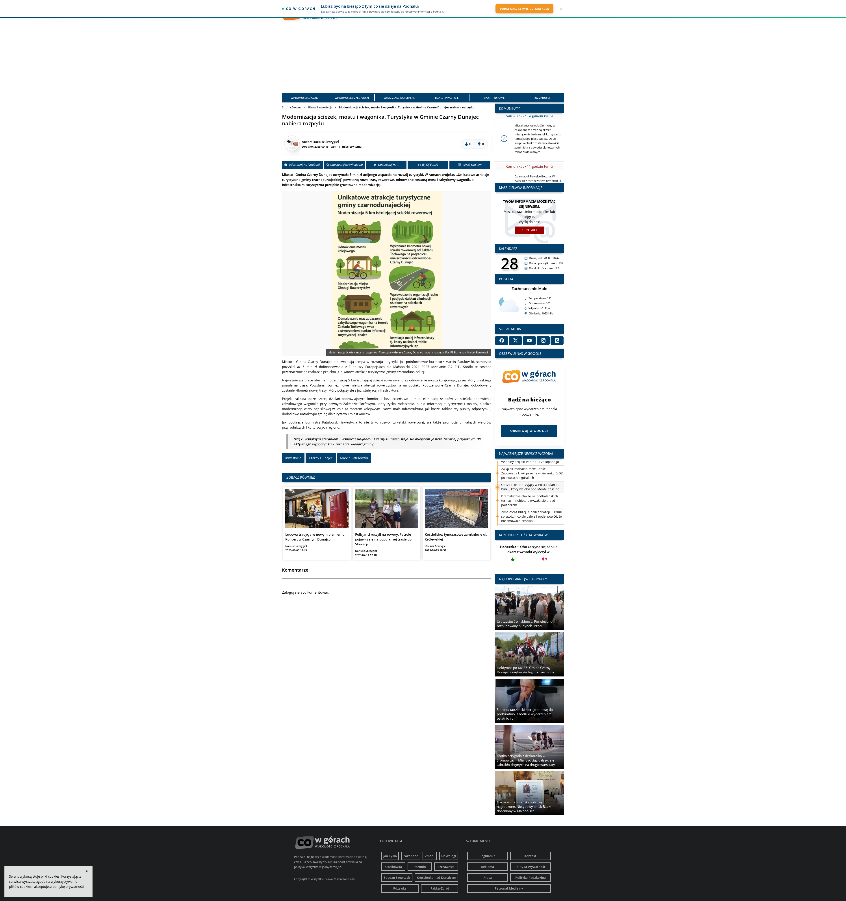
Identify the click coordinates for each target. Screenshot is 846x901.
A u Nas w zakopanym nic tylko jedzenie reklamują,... (529, 552)
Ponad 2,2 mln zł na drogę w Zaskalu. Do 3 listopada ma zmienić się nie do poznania (532, 520)
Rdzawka (399, 888)
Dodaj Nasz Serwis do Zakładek (524, 8)
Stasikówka (393, 867)
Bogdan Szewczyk (397, 877)
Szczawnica (446, 867)
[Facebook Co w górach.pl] (501, 340)
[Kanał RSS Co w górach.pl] (557, 340)
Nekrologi (448, 856)
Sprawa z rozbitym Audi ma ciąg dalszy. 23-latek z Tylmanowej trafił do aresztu (530, 509)
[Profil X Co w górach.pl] (515, 340)
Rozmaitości (541, 97)
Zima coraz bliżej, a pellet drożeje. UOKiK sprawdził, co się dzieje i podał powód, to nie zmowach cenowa (531, 495)
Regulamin (487, 856)
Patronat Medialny (509, 888)
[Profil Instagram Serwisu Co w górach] (543, 340)
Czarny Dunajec (320, 458)
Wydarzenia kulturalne (399, 97)
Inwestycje (293, 458)
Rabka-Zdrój (439, 888)
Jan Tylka (390, 856)
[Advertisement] (423, 59)
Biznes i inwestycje (446, 97)
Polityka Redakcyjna (530, 877)
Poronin (420, 867)
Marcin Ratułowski (354, 458)
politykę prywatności (68, 886)
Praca (487, 877)
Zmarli (429, 856)
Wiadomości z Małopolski (351, 97)
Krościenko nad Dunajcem (436, 877)
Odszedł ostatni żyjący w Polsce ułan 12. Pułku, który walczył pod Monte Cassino (530, 466)
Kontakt (529, 230)
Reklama (487, 867)
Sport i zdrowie (494, 97)
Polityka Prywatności (530, 867)
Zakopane (410, 856)
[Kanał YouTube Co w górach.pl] (529, 340)
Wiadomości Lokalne (304, 97)
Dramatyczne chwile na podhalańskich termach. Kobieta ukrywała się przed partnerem (529, 479)
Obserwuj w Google (529, 431)
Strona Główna (291, 107)
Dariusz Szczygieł (326, 141)
